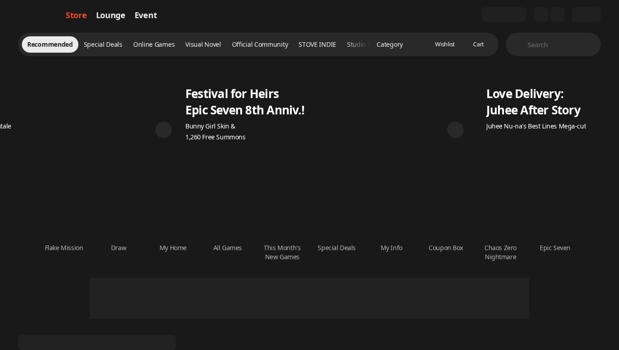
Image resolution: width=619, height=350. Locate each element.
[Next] (455, 130)
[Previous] (163, 130)
